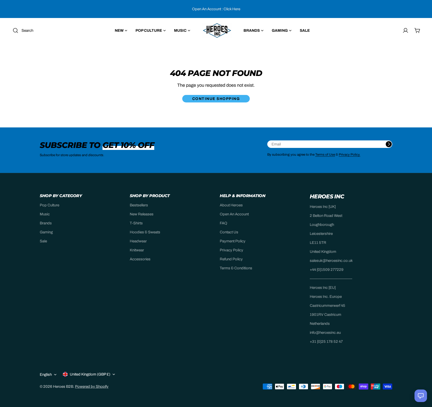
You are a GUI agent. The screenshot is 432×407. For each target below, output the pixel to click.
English (46, 375)
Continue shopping (216, 99)
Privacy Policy (231, 250)
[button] (420, 396)
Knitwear (137, 250)
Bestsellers (139, 205)
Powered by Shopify (91, 387)
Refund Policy (231, 259)
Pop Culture (49, 205)
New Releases (142, 214)
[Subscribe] (389, 144)
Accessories (140, 259)
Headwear (138, 241)
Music (45, 214)
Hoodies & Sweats (145, 232)
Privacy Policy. (349, 154)
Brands (46, 223)
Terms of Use (325, 154)
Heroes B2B (63, 387)
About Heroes (231, 205)
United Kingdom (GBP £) (90, 374)
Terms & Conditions (236, 268)
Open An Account (234, 214)
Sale (43, 241)
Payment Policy (233, 241)
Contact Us (229, 232)
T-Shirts (136, 223)
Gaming (46, 232)
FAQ (223, 223)
